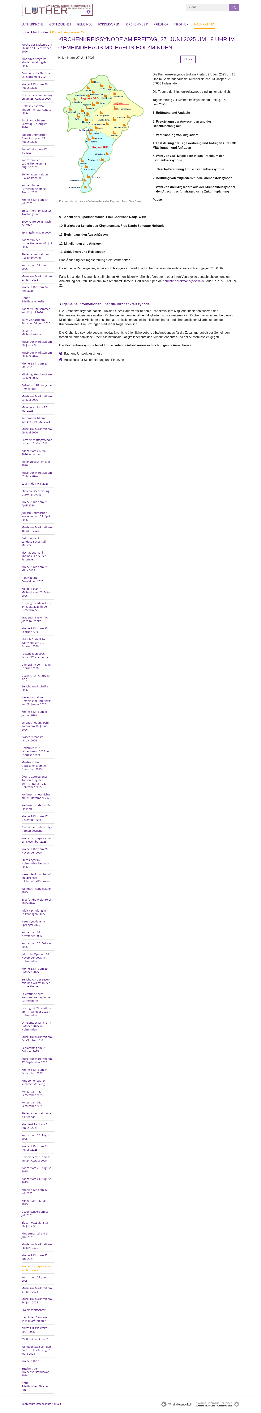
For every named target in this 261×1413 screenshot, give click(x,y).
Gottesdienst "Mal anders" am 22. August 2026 (36, 109)
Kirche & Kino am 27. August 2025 (35, 1147)
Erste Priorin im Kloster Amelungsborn (36, 212)
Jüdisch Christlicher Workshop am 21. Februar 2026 (34, 642)
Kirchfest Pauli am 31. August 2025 (35, 1126)
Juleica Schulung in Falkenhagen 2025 (34, 912)
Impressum (28, 1403)
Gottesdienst (60, 24)
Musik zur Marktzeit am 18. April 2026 (37, 528)
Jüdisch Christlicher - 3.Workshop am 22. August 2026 (35, 138)
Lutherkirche (33, 24)
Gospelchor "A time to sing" (35, 677)
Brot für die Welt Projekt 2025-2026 (37, 901)
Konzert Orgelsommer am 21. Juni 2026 (36, 310)
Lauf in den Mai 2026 (35, 483)
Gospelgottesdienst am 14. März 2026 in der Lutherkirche (36, 606)
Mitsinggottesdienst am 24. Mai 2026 (37, 376)
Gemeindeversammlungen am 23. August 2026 (37, 96)
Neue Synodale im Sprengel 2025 (33, 923)
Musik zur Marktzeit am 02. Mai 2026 (37, 474)
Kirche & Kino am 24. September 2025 (35, 1071)
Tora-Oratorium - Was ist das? (35, 150)
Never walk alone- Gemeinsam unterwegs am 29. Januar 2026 (36, 700)
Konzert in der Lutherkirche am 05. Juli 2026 (37, 243)
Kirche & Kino (30, 1361)
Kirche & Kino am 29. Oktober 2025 (35, 970)
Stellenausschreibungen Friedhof (36, 1115)
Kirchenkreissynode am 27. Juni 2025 (37, 1267)
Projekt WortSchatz (34, 1310)
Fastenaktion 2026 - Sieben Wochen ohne (35, 655)
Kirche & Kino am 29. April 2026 (35, 503)
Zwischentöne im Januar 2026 (32, 738)
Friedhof (161, 24)
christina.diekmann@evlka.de (185, 281)
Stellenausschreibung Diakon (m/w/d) (35, 176)
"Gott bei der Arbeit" (35, 1339)
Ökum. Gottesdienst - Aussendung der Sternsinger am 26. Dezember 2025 (35, 782)
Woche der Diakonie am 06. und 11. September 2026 (37, 48)
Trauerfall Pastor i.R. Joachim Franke (35, 619)
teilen (189, 59)
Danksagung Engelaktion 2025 (32, 579)
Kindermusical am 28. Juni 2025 (35, 1235)
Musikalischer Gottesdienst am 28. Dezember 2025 (34, 765)
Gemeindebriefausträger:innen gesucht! (37, 828)
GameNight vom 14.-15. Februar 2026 (37, 666)
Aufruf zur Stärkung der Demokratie (37, 387)
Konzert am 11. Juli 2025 (34, 1202)
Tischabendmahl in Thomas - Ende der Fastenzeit (34, 556)
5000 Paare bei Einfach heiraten (36, 223)
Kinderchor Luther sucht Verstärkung (33, 1082)
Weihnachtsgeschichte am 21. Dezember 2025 (36, 796)
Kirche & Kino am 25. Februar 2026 (35, 630)
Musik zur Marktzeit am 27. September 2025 (37, 1060)
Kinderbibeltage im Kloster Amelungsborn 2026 (36, 62)
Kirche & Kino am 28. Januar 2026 (35, 713)
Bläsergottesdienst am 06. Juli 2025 (36, 1224)
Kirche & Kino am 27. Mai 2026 (35, 365)
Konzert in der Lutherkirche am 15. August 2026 (34, 163)
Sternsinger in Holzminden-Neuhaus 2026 (36, 863)
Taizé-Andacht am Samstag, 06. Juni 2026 (36, 321)
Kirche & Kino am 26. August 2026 (35, 85)
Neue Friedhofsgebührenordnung (37, 1386)
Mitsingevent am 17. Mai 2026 (35, 408)
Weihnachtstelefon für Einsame (36, 807)
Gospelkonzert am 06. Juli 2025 (35, 1213)
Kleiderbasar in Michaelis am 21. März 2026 (36, 592)
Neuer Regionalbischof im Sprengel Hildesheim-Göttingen (36, 877)
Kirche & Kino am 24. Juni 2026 (35, 288)
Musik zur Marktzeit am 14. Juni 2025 (37, 1300)
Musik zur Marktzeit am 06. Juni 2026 (37, 343)
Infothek (181, 24)
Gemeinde (84, 24)
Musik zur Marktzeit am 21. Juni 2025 (37, 1289)
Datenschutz (43, 1403)
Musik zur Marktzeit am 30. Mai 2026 (37, 354)
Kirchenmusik (137, 24)
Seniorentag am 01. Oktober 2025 (34, 1049)
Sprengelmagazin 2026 (36, 232)
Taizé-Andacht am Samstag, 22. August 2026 (34, 124)
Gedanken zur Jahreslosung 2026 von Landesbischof (36, 751)
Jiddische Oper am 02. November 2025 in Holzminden (36, 957)
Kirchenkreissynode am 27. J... (70, 32)
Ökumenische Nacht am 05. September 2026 (37, 75)
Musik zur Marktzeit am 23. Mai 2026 (37, 397)
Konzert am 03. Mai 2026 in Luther (34, 452)
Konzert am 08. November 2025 (32, 934)
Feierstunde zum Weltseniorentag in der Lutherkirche (36, 997)
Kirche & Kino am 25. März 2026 (35, 568)
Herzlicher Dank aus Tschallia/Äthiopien (34, 1319)
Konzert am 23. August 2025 (36, 1169)
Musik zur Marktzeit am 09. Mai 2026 (37, 430)
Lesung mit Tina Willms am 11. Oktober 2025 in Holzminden (36, 1011)
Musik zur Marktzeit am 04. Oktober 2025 (37, 1038)
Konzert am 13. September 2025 (32, 1093)
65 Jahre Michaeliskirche (32, 332)
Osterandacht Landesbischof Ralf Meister (34, 541)
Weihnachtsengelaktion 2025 (37, 890)
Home (25, 32)
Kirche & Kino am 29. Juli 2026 (35, 201)
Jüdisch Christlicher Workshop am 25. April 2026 (36, 516)
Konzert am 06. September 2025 (32, 1104)
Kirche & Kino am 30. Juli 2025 (35, 1191)
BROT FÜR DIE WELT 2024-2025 (34, 1330)
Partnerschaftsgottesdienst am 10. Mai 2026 (37, 441)
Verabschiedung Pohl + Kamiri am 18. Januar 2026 (36, 726)
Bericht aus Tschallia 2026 (35, 688)
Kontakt (56, 1403)
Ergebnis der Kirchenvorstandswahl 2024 (36, 1372)
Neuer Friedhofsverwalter (34, 299)
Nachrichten (204, 24)
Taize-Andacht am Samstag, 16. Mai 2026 (36, 419)
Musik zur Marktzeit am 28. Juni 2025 (37, 1246)
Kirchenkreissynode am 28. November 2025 (37, 839)
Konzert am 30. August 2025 (36, 1136)
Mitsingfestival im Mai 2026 (36, 463)
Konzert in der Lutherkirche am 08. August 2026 (34, 188)
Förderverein (109, 24)
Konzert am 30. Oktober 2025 (37, 945)
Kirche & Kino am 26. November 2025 (35, 850)
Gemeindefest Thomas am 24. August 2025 (36, 1158)
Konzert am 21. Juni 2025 (34, 1278)
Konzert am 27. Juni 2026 (34, 266)
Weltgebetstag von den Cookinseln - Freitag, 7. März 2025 (36, 1350)
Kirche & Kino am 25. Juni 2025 (35, 1257)
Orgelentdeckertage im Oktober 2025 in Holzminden (36, 1026)
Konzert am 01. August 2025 (36, 1180)
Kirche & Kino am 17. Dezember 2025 (35, 818)
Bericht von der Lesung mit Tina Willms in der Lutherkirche (36, 983)
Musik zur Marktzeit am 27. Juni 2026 (37, 277)
